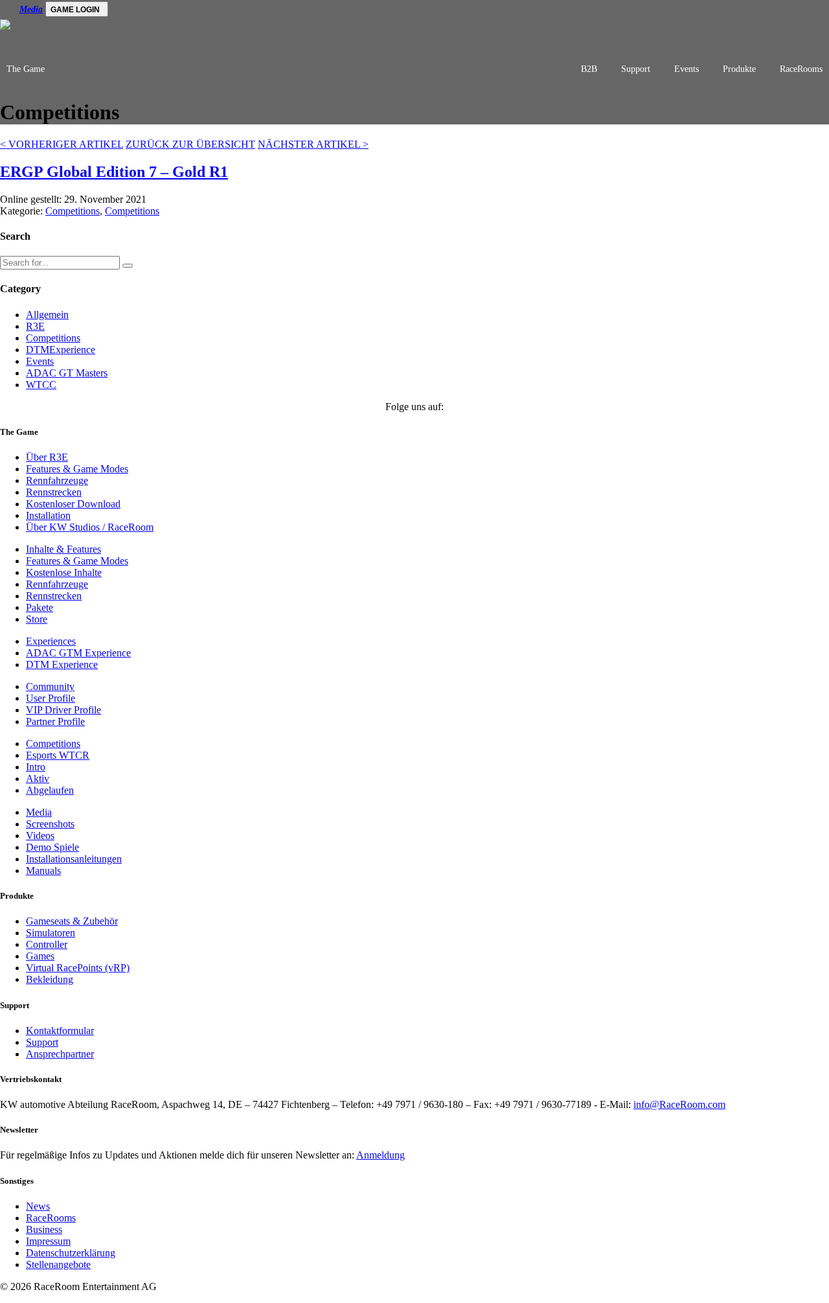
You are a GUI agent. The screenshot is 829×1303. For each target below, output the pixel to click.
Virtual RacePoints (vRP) (78, 967)
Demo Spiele (52, 847)
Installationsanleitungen (74, 858)
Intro (35, 766)
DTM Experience (62, 664)
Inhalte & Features (63, 549)
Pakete (39, 607)
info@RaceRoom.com (679, 1104)
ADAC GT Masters (67, 372)
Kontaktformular (60, 1030)
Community (50, 686)
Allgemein (47, 314)
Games (40, 956)
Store (36, 619)
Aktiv (37, 778)
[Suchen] (127, 266)
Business (44, 1229)
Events (686, 69)
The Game (25, 69)
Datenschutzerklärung (70, 1252)
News (38, 1206)
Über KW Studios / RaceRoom (89, 527)
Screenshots (50, 823)
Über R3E (47, 457)
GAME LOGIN (75, 9)
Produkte (739, 69)
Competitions (72, 210)
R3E (35, 326)
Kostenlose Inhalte (64, 572)
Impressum (48, 1241)
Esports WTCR (57, 755)
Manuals (43, 870)
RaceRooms (801, 69)
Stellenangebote (58, 1264)
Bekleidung (49, 979)
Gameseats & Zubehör (72, 921)
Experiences (51, 641)
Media (31, 9)
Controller (46, 944)
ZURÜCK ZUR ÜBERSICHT (190, 144)
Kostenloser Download (73, 503)
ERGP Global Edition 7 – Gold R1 (114, 171)
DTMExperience (60, 349)
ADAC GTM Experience (78, 652)
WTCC (41, 384)
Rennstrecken (54, 492)
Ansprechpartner (60, 1053)
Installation (48, 515)
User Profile (50, 698)
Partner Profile (55, 721)
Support (635, 69)
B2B (589, 69)
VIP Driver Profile (63, 709)
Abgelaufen (50, 790)
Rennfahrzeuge (57, 480)
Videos (40, 835)
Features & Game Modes (77, 468)
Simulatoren (50, 932)
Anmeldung (380, 1154)
